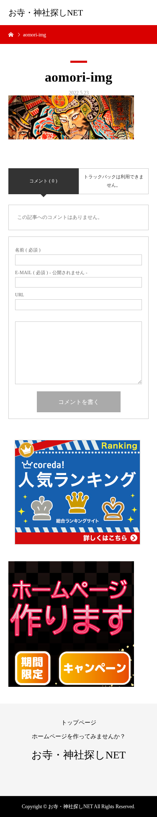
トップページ (78, 722)
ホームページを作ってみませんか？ (79, 736)
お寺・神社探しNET (45, 12)
